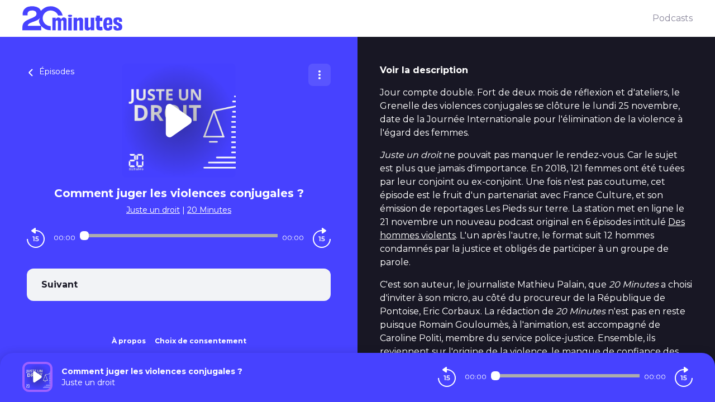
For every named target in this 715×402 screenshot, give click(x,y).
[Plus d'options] (319, 75)
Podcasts (672, 18)
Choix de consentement (200, 341)
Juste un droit (153, 210)
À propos (129, 341)
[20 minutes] (337, 18)
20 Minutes (209, 210)
